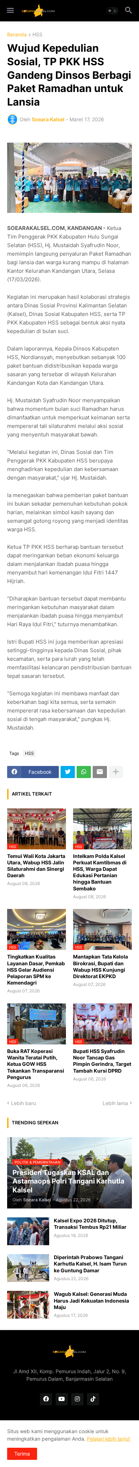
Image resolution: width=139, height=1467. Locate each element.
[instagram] (77, 1399)
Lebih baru (23, 1103)
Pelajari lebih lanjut (108, 1439)
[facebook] (46, 1399)
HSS (37, 34)
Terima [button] (22, 1454)
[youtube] (62, 1399)
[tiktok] (93, 1399)
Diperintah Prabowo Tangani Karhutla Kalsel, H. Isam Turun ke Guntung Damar (90, 1263)
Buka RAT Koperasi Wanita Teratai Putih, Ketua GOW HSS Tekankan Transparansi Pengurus (35, 1064)
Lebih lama (115, 1103)
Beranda (17, 34)
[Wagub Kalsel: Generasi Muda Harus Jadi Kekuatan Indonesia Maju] (28, 1305)
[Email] (100, 772)
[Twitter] (68, 772)
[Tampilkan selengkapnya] (116, 772)
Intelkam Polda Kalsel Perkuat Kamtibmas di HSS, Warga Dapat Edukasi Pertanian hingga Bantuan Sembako (100, 872)
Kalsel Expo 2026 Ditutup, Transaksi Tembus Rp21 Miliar (90, 1223)
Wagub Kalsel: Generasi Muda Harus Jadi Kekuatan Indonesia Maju (91, 1300)
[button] (10, 11)
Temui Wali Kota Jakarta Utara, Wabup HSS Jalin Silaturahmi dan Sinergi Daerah (36, 866)
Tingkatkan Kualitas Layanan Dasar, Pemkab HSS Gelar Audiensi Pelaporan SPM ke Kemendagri (36, 970)
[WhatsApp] (84, 772)
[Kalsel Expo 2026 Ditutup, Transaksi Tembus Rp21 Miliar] (28, 1231)
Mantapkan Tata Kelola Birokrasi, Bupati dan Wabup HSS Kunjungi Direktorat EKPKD (100, 966)
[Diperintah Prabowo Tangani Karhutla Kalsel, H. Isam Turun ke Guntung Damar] (28, 1268)
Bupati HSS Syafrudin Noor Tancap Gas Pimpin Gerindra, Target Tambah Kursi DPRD (102, 1061)
